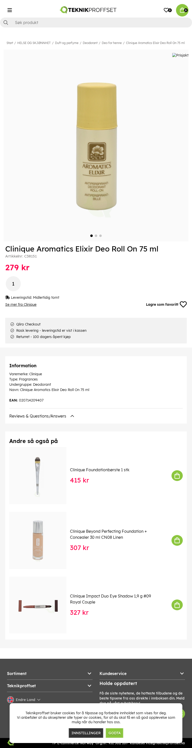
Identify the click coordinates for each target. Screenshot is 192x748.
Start (9, 43)
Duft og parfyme (66, 43)
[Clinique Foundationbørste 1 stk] (41, 475)
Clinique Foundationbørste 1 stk (100, 469)
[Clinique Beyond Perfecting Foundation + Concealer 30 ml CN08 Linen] (41, 540)
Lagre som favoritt (162, 304)
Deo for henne (112, 43)
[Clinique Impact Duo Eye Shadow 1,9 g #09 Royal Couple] (41, 605)
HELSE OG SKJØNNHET (34, 43)
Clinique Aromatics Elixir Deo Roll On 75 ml (155, 43)
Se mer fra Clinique (20, 304)
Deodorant (90, 43)
